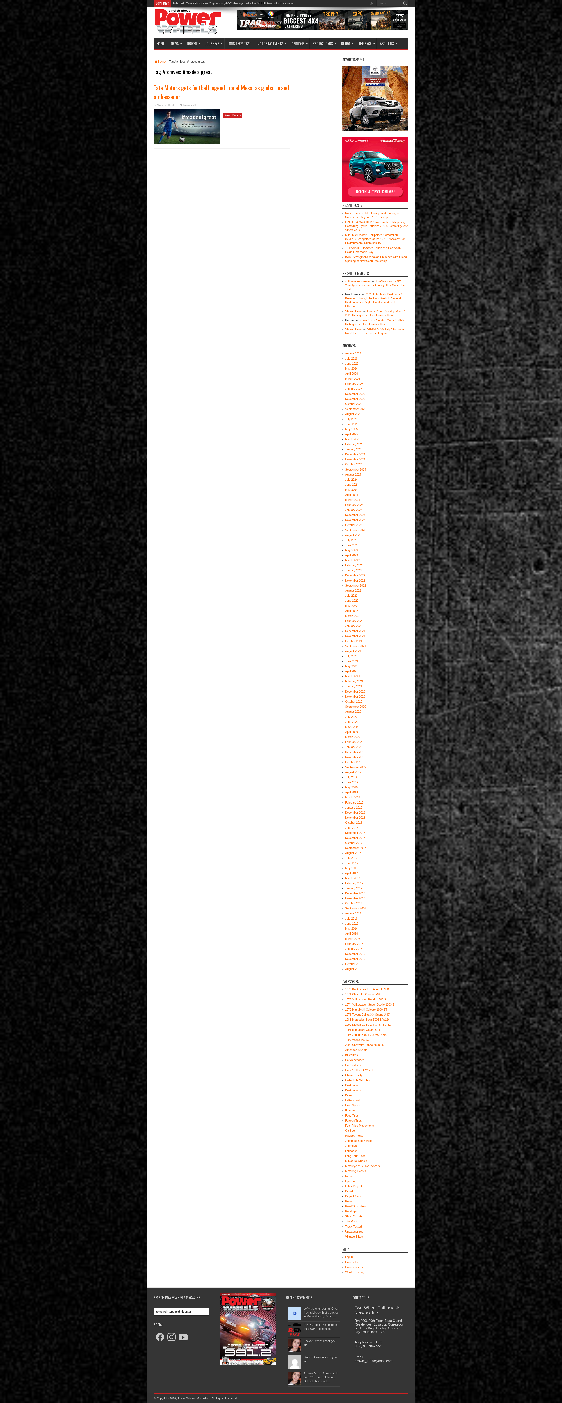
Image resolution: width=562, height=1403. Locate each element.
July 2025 (351, 419)
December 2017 (355, 832)
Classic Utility (354, 1075)
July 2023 (351, 540)
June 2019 (351, 782)
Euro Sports (352, 1105)
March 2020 (352, 737)
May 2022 (351, 605)
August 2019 (353, 772)
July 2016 (351, 918)
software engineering (358, 281)
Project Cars (323, 43)
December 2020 (355, 691)
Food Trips (352, 1115)
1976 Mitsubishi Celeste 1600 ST (366, 1009)
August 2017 (353, 853)
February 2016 (354, 943)
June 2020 (351, 721)
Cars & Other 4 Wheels (360, 1070)
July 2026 (351, 358)
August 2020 (353, 711)
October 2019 (353, 762)
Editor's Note (353, 1100)
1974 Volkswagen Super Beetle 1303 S (369, 1004)
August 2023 (353, 535)
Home (160, 43)
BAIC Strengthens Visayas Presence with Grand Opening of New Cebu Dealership (222, 3)
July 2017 (351, 858)
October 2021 (353, 641)
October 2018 (353, 822)
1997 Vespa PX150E (358, 1040)
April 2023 (351, 555)
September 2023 (355, 530)
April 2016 (351, 933)
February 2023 (354, 565)
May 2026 (351, 368)
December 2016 (355, 893)
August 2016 (353, 913)
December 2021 (355, 631)
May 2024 (351, 489)
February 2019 (354, 802)
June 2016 (351, 923)
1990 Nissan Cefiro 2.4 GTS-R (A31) (368, 1024)
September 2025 (355, 409)
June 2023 (351, 545)
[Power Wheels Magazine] (188, 31)
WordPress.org (354, 1272)
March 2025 (352, 439)
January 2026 (353, 388)
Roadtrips (351, 1211)
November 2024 (355, 459)
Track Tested (353, 1226)
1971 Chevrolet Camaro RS (362, 994)
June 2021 (351, 661)
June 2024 (351, 484)
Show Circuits (354, 1216)
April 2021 (351, 671)
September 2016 (355, 908)
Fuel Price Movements (359, 1125)
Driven (192, 43)
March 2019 (352, 797)
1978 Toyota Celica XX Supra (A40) (367, 1014)
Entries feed (352, 1262)
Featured (350, 1110)
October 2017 (353, 843)
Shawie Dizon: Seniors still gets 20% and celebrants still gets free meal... (321, 1377)
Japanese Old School (358, 1140)
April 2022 (351, 610)
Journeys (212, 43)
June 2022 (351, 600)
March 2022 (352, 615)
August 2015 (353, 969)
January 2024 (353, 510)
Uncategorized (354, 1231)
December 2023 (355, 515)
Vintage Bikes (354, 1236)
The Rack (365, 43)
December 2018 (355, 812)
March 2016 (352, 938)
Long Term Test (239, 43)
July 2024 (351, 479)
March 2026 (352, 378)
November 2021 (355, 636)
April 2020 (351, 732)
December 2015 (355, 954)
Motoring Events (270, 43)
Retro (345, 43)
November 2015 (355, 959)
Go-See (350, 1130)
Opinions (297, 43)
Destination (352, 1085)
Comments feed (355, 1267)
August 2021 (353, 651)
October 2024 (353, 464)
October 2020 (353, 701)
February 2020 (354, 742)
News (175, 43)
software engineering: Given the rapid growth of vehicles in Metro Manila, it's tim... (321, 1312)
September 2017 (355, 848)
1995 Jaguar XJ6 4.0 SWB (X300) (366, 1034)
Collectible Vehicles (357, 1080)
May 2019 (351, 787)
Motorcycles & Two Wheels (362, 1166)
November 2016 (355, 898)
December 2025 (355, 393)
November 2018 (355, 817)
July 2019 (351, 777)
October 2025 (353, 404)
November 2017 (355, 837)
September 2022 (355, 585)
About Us (387, 43)
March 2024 (352, 499)
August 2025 (353, 414)
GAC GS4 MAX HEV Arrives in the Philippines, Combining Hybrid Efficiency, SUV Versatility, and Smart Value (376, 226)
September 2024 (355, 469)
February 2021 (354, 681)
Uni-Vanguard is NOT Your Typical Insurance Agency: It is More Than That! (375, 285)
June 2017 (351, 863)
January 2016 (353, 948)
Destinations (353, 1090)
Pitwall (349, 1191)
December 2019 (355, 752)
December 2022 (355, 575)
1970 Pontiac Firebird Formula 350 (367, 989)
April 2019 (351, 792)
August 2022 (353, 590)
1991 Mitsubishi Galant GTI (362, 1029)
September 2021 (355, 646)
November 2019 (355, 757)
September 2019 (355, 767)
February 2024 (354, 504)
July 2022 (351, 595)
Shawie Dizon (353, 311)
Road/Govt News (356, 1206)
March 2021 (352, 676)
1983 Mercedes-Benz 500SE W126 (367, 1019)
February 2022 (354, 621)
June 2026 (351, 363)
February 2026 (354, 383)
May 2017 (351, 868)
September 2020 (355, 706)
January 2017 (353, 888)
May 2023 (351, 550)
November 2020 (355, 696)
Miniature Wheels (356, 1161)
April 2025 (351, 434)
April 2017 (351, 873)
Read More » (232, 115)
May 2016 (351, 928)
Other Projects (354, 1186)
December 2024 (355, 454)
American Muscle (356, 1050)
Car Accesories (354, 1060)
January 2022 (353, 626)
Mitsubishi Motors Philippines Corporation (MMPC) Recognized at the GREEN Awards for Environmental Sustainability (375, 239)
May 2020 (351, 726)
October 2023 (353, 525)
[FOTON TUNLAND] (322, 29)
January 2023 (353, 570)
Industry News (354, 1135)
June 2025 (351, 424)
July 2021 (351, 656)
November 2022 (355, 580)
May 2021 (351, 666)
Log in (349, 1257)
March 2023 (352, 560)
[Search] (405, 3)
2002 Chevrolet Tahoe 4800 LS (364, 1045)
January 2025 (353, 449)
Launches (351, 1150)
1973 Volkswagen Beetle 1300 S (365, 999)
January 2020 (353, 747)
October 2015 (353, 964)
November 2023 (355, 520)
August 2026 (353, 353)
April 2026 (351, 373)
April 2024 (351, 494)
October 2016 (353, 903)
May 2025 (351, 429)
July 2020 (351, 716)
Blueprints (351, 1055)
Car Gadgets (353, 1065)
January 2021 (353, 686)
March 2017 (352, 878)
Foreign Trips (353, 1120)
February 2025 (354, 444)
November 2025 (355, 399)
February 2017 (354, 883)
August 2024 (353, 474)
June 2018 (351, 827)
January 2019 (353, 807)
